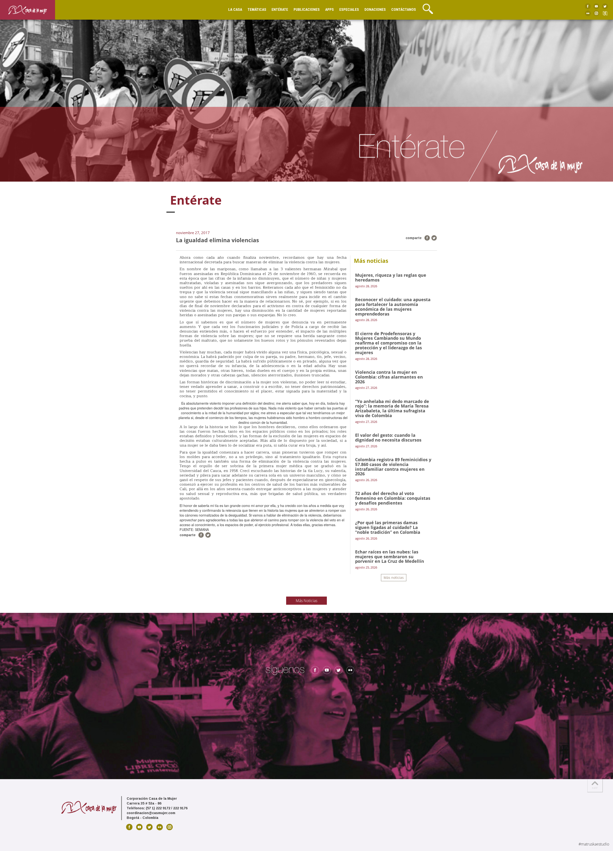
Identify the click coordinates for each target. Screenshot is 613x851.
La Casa (235, 9)
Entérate (280, 9)
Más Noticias (306, 600)
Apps (329, 9)
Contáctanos (403, 9)
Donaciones (375, 9)
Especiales (349, 9)
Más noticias (394, 577)
